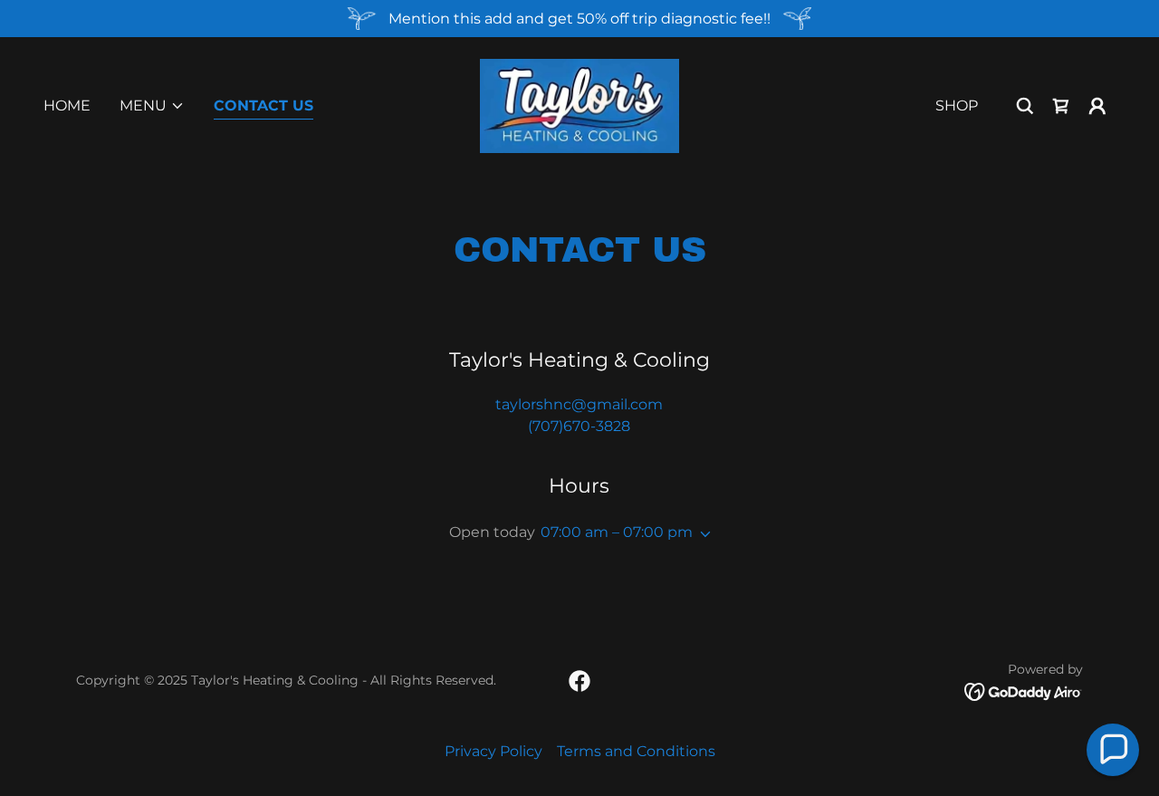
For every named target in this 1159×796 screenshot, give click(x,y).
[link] (579, 104)
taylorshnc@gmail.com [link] (579, 404)
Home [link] (67, 105)
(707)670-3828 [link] (579, 426)
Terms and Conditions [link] (636, 751)
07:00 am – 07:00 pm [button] (617, 532)
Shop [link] (956, 105)
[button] (152, 106)
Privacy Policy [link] (493, 751)
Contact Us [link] (263, 105)
